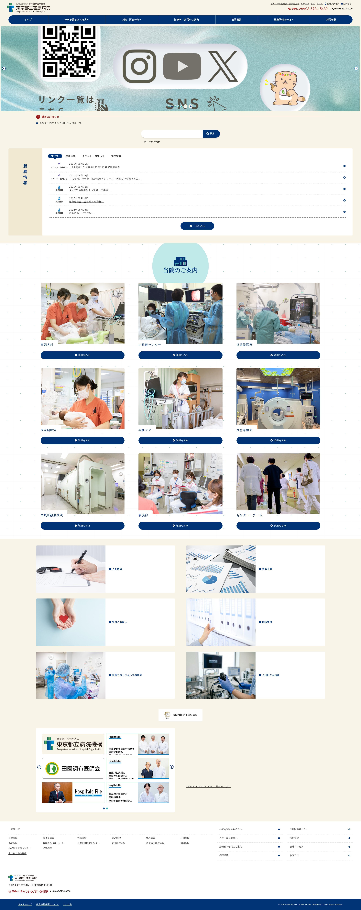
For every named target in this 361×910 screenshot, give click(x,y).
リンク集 (67, 904)
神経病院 (185, 843)
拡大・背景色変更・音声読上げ (285, 4)
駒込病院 (116, 838)
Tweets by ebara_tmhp (208, 786)
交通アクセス (333, 4)
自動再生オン (190, 106)
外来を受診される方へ (77, 19)
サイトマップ (25, 904)
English (305, 4)
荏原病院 (185, 838)
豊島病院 (150, 838)
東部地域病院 (118, 843)
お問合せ (347, 4)
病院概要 (237, 19)
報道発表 (70, 156)
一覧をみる (199, 226)
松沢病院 (47, 848)
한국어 (320, 4)
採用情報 (331, 19)
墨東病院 (12, 843)
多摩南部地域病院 (155, 843)
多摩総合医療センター (54, 843)
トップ (28, 19)
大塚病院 (81, 838)
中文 (313, 4)
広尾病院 (12, 838)
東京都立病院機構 (17, 853)
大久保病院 (48, 838)
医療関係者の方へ (284, 19)
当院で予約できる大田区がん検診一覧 (60, 123)
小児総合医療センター (19, 848)
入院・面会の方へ (132, 19)
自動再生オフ (185, 106)
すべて (55, 156)
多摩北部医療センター (88, 843)
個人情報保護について (47, 904)
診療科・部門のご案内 (186, 19)
